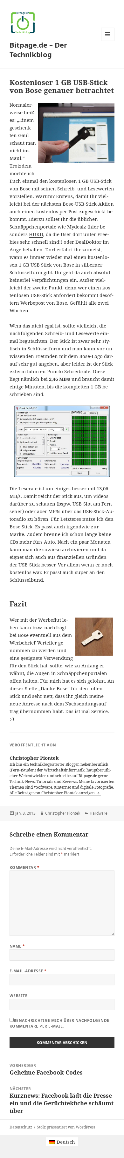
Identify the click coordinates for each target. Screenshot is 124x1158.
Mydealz (76, 226)
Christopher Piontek (62, 813)
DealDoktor (88, 242)
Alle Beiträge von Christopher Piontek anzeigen (53, 793)
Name (17, 946)
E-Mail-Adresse (28, 971)
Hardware (98, 813)
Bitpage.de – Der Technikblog (38, 49)
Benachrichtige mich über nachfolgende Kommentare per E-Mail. (59, 1023)
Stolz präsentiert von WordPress (66, 1127)
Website (18, 995)
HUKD (36, 234)
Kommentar (24, 867)
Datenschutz (21, 1127)
